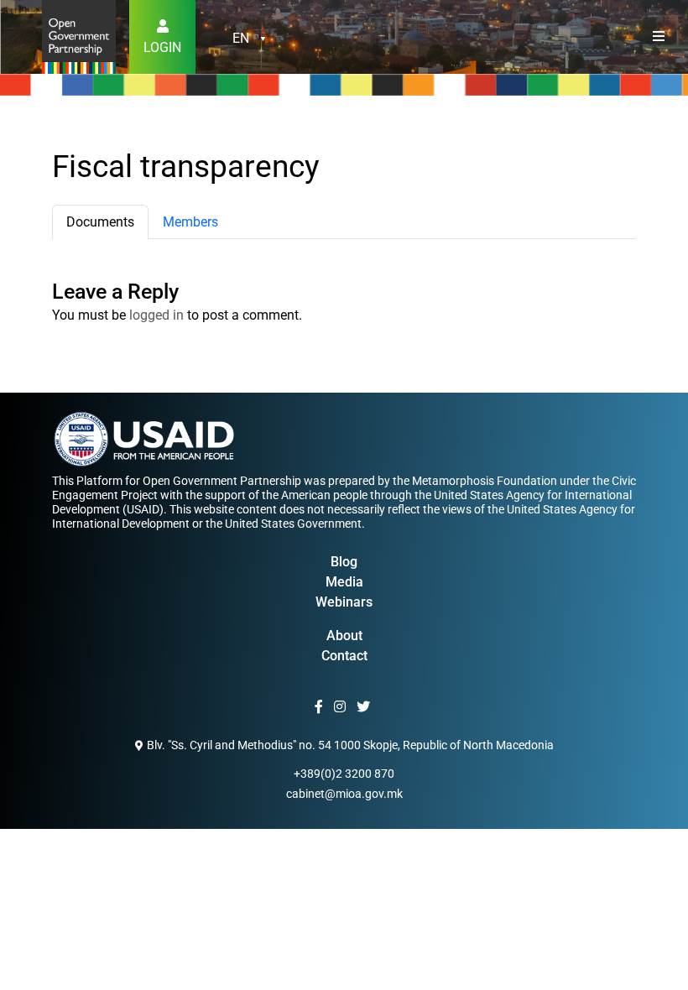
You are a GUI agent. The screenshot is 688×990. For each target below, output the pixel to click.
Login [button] (162, 47)
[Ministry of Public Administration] (79, 36)
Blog (344, 562)
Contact (344, 656)
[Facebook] (321, 707)
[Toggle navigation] (659, 36)
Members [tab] (190, 222)
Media (344, 582)
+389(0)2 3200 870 (344, 773)
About (344, 636)
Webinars (344, 602)
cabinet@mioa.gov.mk (344, 793)
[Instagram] (342, 707)
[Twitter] (365, 707)
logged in (156, 315)
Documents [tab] (100, 222)
